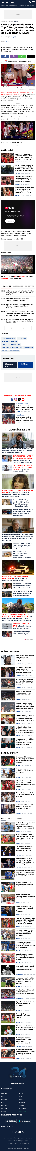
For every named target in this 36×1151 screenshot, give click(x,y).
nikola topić (28, 348)
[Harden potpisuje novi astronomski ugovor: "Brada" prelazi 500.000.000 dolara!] (8, 1042)
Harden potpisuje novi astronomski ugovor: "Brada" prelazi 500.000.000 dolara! (23, 1040)
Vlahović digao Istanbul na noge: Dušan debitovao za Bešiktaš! (25, 794)
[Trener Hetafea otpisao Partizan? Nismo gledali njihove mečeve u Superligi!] (8, 911)
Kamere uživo (13, 6)
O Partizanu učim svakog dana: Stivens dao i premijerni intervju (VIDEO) (25, 658)
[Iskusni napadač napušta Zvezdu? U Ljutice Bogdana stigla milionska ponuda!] (8, 958)
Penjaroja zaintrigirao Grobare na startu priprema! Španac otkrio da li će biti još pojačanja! (25, 729)
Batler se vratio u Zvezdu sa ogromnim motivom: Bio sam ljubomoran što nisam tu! (24, 682)
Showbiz (33, 6)
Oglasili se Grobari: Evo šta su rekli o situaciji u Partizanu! (25, 1003)
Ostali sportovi (20, 974)
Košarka (15, 21)
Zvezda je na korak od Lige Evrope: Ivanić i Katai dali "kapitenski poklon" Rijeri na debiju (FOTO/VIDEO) (25, 921)
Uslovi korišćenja (12, 1144)
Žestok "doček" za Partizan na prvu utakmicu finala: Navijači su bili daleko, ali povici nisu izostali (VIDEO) (24, 168)
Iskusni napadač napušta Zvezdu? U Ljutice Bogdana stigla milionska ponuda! (25, 956)
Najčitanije (18, 286)
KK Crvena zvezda (8, 338)
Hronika (4, 1106)
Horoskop (22, 1109)
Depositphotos (24, 1144)
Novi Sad (22, 1112)
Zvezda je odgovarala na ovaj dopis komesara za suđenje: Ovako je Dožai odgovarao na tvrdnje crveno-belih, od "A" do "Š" (24, 179)
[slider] (17, 134)
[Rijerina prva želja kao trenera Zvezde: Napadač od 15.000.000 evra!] (8, 887)
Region (21, 1106)
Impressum (20, 1138)
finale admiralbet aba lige (12, 348)
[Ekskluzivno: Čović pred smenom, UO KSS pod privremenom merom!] (8, 809)
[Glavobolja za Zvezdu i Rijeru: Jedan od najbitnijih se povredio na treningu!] (8, 1030)
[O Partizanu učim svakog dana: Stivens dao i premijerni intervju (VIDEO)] (8, 660)
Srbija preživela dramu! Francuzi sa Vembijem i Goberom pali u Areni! (24, 848)
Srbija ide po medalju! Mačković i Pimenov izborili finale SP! (18, 299)
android (22, 276)
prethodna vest (22, 404)
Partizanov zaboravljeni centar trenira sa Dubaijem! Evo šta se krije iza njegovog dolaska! (25, 670)
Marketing (28, 1138)
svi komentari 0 (9, 364)
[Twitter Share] (31, 56)
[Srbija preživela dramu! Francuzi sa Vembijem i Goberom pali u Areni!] (8, 851)
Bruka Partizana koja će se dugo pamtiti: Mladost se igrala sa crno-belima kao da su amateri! (25, 873)
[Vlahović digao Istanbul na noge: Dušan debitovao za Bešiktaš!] (8, 797)
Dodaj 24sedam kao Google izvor (19, 61)
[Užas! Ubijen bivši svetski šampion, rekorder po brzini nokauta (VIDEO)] (8, 970)
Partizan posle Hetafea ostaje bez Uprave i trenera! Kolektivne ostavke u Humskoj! (25, 1052)
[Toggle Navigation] (33, 2)
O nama (6, 1138)
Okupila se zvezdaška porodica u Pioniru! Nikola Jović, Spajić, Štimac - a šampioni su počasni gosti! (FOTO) (24, 156)
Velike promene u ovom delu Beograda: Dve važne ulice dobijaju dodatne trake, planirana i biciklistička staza (20, 313)
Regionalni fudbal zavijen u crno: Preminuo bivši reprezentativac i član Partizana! (25, 932)
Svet (3, 1102)
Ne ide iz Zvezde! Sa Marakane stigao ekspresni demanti (25, 896)
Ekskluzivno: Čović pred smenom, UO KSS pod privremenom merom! (24, 806)
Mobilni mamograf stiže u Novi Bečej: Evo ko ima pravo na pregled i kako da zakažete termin (19, 321)
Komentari (29, 286)
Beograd (22, 1102)
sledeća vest (20, 415)
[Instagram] (15, 399)
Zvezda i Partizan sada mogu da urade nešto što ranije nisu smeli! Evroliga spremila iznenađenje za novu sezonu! (25, 705)
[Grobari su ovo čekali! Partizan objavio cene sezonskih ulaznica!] (8, 695)
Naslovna (4, 21)
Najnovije (4, 6)
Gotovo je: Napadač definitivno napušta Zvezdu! (23, 1015)
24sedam (4, 278)
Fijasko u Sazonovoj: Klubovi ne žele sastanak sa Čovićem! (24, 770)
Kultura (21, 1096)
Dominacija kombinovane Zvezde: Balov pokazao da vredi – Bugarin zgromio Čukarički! (25, 837)
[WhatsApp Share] (22, 56)
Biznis (21, 1093)
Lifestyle (4, 1112)
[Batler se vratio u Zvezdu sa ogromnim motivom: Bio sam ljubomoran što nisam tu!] (8, 684)
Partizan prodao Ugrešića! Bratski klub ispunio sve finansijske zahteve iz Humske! (25, 980)
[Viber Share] (14, 56)
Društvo (4, 1109)
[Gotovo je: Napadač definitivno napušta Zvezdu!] (8, 1018)
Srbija (21, 1099)
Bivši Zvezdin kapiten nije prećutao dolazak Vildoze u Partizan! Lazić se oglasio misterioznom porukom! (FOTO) (25, 419)
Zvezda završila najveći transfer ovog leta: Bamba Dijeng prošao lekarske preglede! (25, 759)
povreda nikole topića (10, 351)
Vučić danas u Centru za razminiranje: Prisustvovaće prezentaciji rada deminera (19, 306)
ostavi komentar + (25, 364)
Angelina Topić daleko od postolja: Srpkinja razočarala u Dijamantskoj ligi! (25, 992)
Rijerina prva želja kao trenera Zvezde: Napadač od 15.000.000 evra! (24, 884)
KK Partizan (22, 338)
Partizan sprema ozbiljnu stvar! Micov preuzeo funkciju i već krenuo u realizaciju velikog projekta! (25, 741)
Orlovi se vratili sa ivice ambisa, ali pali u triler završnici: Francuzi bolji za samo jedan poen (25, 861)
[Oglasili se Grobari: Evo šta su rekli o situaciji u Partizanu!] (8, 1006)
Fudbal (18, 765)
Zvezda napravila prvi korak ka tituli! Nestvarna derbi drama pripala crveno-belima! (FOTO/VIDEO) (24, 190)
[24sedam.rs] (7, 2)
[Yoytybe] (19, 1132)
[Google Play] (24, 1121)
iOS (15, 276)
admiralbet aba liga (9, 341)
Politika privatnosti (22, 1141)
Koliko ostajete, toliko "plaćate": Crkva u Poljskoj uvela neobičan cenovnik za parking (20, 292)
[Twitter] (19, 399)
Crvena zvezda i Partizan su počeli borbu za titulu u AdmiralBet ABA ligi (17, 94)
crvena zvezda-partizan (11, 344)
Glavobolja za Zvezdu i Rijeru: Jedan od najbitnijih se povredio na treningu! (25, 1027)
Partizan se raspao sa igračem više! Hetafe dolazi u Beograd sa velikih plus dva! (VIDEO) (25, 944)
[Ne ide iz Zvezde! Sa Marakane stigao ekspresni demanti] (8, 899)
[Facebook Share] (5, 56)
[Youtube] (23, 399)
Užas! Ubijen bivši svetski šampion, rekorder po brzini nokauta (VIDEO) (25, 968)
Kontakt (13, 1138)
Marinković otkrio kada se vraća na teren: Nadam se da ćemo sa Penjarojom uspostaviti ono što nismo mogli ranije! (25, 717)
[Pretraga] (30, 2)
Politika (21, 6)
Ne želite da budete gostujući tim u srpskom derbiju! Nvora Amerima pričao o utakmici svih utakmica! (25, 407)
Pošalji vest (11, 1141)
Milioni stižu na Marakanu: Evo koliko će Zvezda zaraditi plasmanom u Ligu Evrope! (25, 783)
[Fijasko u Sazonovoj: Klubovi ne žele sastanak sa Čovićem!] (8, 773)
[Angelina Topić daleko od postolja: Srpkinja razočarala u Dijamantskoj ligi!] (8, 994)
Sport (27, 6)
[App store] (11, 1121)
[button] (17, 130)
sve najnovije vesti (18, 328)
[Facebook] (12, 399)
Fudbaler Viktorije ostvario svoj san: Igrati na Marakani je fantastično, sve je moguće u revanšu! (25, 825)
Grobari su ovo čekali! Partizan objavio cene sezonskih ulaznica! (23, 693)
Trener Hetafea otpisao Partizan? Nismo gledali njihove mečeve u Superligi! (24, 909)
